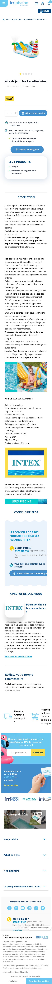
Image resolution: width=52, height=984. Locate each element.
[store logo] (19, 3)
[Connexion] (42, 3)
